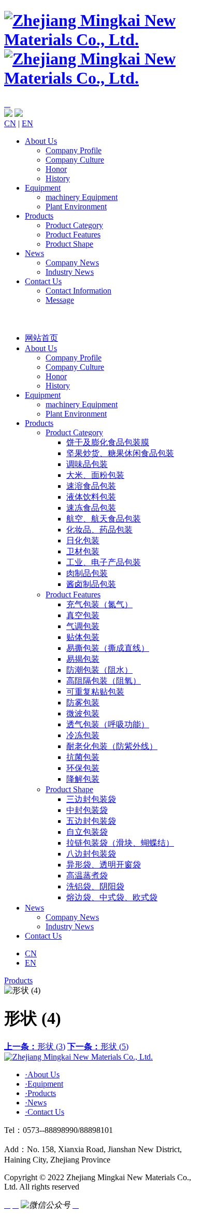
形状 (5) (97, 1046)
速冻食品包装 (91, 507)
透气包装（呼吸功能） (107, 724)
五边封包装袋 (91, 821)
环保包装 (82, 768)
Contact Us (43, 281)
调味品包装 (87, 464)
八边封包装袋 (91, 853)
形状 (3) (34, 1046)
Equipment (43, 187)
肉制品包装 (87, 573)
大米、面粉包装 (95, 475)
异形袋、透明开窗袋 (103, 864)
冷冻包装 (82, 735)
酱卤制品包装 (91, 584)
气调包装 (82, 626)
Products (39, 215)
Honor (56, 169)
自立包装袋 (87, 831)
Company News (72, 262)
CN (10, 123)
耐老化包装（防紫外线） (111, 746)
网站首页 (41, 337)
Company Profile (74, 150)
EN (27, 123)
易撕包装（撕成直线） (107, 648)
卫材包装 (82, 551)
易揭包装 (82, 659)
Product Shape (69, 243)
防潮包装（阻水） (99, 669)
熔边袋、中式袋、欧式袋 (111, 897)
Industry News (70, 272)
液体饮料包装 (91, 496)
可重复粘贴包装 (95, 691)
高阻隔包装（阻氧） (103, 680)
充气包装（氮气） (99, 604)
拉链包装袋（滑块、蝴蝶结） (120, 842)
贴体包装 (82, 637)
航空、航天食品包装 (103, 518)
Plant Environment (76, 206)
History (58, 178)
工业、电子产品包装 (103, 562)
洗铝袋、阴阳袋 (95, 886)
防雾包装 (82, 702)
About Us (41, 141)
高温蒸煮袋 (87, 875)
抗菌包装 (82, 757)
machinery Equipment (82, 197)
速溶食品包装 (91, 486)
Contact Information (78, 290)
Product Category (74, 225)
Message (60, 300)
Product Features (73, 234)
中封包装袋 (87, 810)
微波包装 (82, 713)
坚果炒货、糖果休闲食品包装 (120, 453)
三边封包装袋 (91, 799)
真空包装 (82, 615)
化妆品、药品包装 (99, 529)
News (34, 253)
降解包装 (82, 779)
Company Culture (75, 159)
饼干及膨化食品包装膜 (107, 442)
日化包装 (82, 540)
